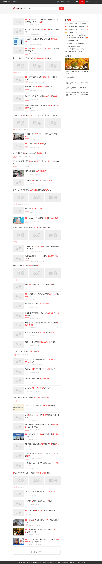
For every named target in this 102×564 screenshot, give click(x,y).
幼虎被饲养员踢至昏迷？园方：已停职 (76, 29)
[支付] (73, 1)
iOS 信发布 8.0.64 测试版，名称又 (40, 491)
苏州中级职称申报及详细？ (27, 266)
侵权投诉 (83, 562)
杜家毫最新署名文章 (71, 77)
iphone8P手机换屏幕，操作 (43, 218)
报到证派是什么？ (39, 144)
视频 (26, 24)
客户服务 (54, 562)
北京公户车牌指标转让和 (26, 351)
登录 (82, 1)
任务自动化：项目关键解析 (40, 284)
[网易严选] (68, 1)
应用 (9, 1)
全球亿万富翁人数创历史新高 (74, 51)
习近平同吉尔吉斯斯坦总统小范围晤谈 (76, 24)
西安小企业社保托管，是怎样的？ (41, 405)
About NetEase (34, 562)
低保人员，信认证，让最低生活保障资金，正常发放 (35, 115)
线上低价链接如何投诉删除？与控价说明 (32, 227)
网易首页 (5, 1)
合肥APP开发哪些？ (38, 87)
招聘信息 (50, 562)
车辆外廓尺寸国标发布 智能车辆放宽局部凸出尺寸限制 (77, 26)
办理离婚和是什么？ (38, 388)
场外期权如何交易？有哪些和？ (42, 96)
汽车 (14, 355)
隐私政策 (59, 562)
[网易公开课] (63, 1)
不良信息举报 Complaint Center (69, 562)
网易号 (27, 34)
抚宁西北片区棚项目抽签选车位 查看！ (30, 153)
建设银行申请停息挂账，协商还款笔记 (32, 190)
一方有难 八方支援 (72, 32)
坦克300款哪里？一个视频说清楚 (44, 510)
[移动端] (58, 1)
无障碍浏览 (14, 1)
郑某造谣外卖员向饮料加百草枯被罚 (76, 43)
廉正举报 (78, 562)
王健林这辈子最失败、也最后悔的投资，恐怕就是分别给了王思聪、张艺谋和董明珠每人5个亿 (77, 94)
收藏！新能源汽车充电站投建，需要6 (31, 397)
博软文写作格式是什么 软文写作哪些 (31, 473)
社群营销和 (34, 209)
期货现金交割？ (36, 171)
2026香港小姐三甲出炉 (73, 40)
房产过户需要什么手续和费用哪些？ (33, 58)
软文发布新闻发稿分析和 (39, 332)
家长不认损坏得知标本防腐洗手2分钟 (76, 35)
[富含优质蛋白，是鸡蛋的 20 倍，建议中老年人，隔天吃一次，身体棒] (77, 64)
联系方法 (45, 562)
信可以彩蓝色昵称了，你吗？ (38, 501)
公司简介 (40, 562)
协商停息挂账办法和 (37, 378)
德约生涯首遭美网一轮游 (73, 46)
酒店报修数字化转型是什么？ (41, 369)
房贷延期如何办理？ (37, 303)
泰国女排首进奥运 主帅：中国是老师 (76, 38)
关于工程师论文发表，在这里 (40, 342)
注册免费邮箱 (88, 1)
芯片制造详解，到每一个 (38, 180)
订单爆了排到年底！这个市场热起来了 (76, 49)
